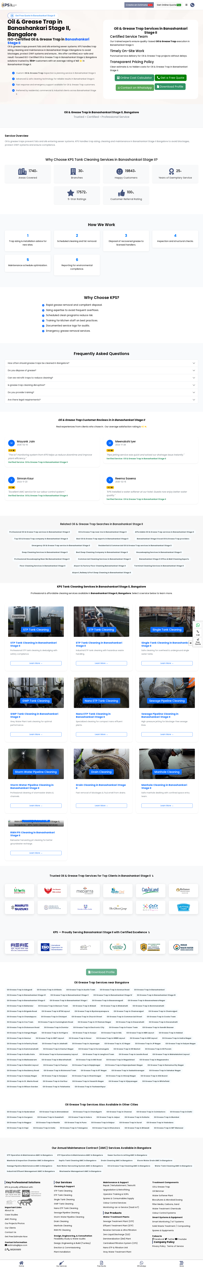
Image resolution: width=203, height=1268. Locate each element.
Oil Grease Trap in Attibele (49, 990)
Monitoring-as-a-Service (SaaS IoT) (121, 1207)
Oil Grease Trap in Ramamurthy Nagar (165, 1065)
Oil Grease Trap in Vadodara (160, 1122)
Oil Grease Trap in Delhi (181, 1112)
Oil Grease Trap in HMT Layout (50, 1038)
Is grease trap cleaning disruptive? (26, 385)
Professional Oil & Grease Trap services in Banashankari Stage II (39, 532)
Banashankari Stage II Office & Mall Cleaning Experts (164, 559)
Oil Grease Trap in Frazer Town (123, 1027)
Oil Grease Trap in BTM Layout (56, 1011)
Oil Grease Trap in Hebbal (171, 1033)
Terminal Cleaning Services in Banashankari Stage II (159, 566)
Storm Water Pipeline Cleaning (69, 1217)
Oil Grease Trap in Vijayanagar (123, 1081)
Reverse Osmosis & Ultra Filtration (120, 1230)
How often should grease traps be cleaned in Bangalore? (38, 363)
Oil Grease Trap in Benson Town (53, 1006)
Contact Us (10, 1232)
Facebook (159, 1239)
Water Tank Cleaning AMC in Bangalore (173, 1166)
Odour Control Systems (164, 1213)
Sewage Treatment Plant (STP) (118, 1221)
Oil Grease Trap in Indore (80, 1117)
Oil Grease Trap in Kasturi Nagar (58, 1049)
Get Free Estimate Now (16, 1236)
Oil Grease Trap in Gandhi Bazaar (158, 1027)
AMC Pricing (10, 1219)
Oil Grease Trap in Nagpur (19, 1122)
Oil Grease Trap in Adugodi (19, 990)
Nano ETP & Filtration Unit (115, 1247)
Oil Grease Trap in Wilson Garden (22, 1086)
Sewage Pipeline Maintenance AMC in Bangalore (29, 1166)
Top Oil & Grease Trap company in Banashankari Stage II (41, 539)
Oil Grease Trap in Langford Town (98, 1054)
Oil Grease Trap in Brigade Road (22, 1011)
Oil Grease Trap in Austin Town (80, 990)
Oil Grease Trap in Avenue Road (114, 990)
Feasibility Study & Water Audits (69, 1238)
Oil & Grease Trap (161, 1186)
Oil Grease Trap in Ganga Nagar (22, 1033)
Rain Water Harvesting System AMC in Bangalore (80, 1166)
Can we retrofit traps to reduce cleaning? (30, 377)
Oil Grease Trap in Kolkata (137, 1117)
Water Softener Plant (162, 1195)
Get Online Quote (169, 4)
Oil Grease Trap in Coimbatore (150, 1112)
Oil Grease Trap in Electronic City (88, 1027)
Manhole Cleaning (63, 1225)
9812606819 (15, 1249)
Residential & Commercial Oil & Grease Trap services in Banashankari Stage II (135, 545)
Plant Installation (62, 1251)
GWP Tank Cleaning (63, 1203)
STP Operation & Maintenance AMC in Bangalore (30, 1155)
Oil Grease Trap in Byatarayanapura (92, 1011)
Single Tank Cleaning (64, 1199)
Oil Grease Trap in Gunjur (84, 1033)
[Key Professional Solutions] (9, 5)
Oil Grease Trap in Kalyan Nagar (180, 1043)
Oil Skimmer (158, 1191)
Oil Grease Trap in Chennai (119, 1112)
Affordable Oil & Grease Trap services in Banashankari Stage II (164, 532)
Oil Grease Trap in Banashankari (149, 990)
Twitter (170, 1239)
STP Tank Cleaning (63, 1190)
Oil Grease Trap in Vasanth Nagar (88, 1081)
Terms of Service (175, 1246)
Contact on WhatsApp (136, 88)
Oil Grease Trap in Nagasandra (154, 1060)
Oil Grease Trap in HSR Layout (143, 1038)
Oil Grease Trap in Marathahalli (56, 1060)
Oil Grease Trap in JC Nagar (117, 1043)
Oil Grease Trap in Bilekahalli (114, 1006)
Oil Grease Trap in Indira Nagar (176, 1038)
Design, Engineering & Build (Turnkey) (72, 1243)
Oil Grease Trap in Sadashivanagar (127, 1070)
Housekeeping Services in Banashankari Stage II (158, 552)
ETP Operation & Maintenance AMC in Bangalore (80, 1155)
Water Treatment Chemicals (166, 1208)
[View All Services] (186, 5)
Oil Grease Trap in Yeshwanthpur (90, 1086)
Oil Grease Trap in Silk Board (154, 1076)
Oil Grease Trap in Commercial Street (124, 1016)
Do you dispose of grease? (22, 370)
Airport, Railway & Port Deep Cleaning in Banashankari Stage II (101, 572)
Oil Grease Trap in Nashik (48, 1122)
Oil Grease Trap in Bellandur (20, 1006)
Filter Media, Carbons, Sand (165, 1204)
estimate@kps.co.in (17, 1245)
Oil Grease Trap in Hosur (80, 1038)
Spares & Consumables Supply (118, 1198)
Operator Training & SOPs (116, 1194)
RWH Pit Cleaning (62, 1230)
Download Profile (171, 87)
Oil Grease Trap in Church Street (87, 1016)
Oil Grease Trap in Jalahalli (54, 1043)
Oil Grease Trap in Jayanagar (86, 1043)
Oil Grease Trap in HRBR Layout (110, 1038)
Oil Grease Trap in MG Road (89, 1060)
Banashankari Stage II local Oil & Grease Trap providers (163, 539)
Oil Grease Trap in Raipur (103, 1122)
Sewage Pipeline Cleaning (66, 1212)
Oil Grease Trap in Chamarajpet (129, 1011)
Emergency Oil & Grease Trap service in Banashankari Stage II (61, 545)
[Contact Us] (192, 5)
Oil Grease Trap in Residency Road (23, 1070)
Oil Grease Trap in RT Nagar (94, 1070)
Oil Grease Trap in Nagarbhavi (120, 1060)
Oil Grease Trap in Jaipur (108, 1117)
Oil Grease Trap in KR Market (127, 1049)
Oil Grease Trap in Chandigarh (87, 1112)
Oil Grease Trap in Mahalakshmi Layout (171, 1054)
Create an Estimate (139, 4)
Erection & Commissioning (67, 1247)
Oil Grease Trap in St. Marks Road (22, 1081)
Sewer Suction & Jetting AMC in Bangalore (127, 1155)
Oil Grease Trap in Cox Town (20, 1022)
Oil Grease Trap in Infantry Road (22, 1043)
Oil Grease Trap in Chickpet (54, 1016)
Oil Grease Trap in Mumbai (166, 1117)
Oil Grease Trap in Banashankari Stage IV (112, 995)
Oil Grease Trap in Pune (75, 1122)
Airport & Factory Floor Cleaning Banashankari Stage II (100, 566)
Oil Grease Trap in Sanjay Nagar (22, 1076)
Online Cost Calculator (136, 78)
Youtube (182, 1239)
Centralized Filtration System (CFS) (120, 1243)
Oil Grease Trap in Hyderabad (21, 1112)
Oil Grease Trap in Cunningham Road (55, 1022)
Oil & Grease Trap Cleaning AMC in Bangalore (128, 1166)
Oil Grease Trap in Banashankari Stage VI (26, 995)
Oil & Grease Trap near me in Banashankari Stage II (102, 532)
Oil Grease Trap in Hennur (19, 1038)
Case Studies (11, 1214)
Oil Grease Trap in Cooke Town (161, 1016)
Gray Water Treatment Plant (117, 1251)
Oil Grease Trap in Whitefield (155, 1081)
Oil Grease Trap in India (44, 1128)
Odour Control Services (114, 1202)
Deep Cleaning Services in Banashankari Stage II (45, 552)
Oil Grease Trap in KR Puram (158, 1049)
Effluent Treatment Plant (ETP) (118, 1225)
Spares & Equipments (163, 1230)
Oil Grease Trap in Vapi (17, 1128)
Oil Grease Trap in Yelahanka (56, 1086)
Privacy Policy (159, 1246)
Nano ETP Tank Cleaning (66, 1208)
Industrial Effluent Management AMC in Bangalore (31, 1171)
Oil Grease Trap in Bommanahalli (148, 1006)
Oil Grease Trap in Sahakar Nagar (165, 1070)
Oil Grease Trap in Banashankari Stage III (156, 995)
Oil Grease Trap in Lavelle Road (133, 1054)
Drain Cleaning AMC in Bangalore (116, 1160)
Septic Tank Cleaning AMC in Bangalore (77, 1160)
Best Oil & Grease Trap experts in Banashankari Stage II (102, 539)
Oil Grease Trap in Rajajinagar (86, 1065)
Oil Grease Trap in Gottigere (55, 1033)
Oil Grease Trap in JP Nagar (148, 1043)
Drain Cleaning (61, 1221)
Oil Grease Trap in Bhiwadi (137, 1128)
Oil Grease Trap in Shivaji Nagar (121, 1076)
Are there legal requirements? (24, 399)
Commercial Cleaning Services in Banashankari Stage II (104, 559)
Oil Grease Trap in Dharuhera (106, 1128)
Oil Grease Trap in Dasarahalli (130, 1022)
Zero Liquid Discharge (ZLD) (116, 1234)
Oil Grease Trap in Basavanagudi (107, 1000)
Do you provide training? (21, 392)
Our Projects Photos (15, 1223)
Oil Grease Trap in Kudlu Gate (21, 1054)
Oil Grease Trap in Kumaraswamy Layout (58, 1054)
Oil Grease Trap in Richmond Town (60, 1070)
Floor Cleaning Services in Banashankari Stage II (42, 566)
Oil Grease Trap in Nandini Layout (23, 1065)
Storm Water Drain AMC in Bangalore (154, 1160)
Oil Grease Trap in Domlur (56, 1027)
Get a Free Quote (172, 78)
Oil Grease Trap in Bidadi (84, 1006)
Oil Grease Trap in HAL (111, 1033)
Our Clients (10, 1227)
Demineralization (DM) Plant (117, 1238)
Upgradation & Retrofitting (116, 1189)
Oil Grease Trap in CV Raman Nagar (94, 1022)
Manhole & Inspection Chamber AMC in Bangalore (30, 1160)
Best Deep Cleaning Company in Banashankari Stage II (102, 552)
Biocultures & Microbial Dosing (167, 1199)
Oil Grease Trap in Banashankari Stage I (68, 1000)
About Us (9, 1210)
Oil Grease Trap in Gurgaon (20, 1117)
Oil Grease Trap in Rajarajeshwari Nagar (124, 1065)
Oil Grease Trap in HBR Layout (140, 1033)
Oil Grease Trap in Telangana (74, 1128)
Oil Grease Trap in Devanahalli (163, 1022)
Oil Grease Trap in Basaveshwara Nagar (146, 1000)
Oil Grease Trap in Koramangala (93, 1049)
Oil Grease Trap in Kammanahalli (22, 1049)
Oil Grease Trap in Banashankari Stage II (26, 1000)
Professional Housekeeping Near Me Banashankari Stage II (41, 559)
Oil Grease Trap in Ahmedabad (53, 1112)
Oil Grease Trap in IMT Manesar (168, 1128)
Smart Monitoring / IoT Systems (168, 1221)
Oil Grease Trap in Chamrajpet (162, 1011)
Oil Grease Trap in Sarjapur (54, 1076)
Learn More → (36, 663)
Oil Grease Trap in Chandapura (21, 1016)
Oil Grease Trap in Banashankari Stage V (69, 995)
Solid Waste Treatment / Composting (171, 1226)
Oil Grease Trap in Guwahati (50, 1117)
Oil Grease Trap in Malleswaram (22, 1060)
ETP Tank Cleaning (63, 1195)
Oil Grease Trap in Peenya (55, 1065)
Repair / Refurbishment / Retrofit (119, 1185)
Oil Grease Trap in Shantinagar (86, 1076)
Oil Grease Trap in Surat (130, 1122)
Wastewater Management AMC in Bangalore (80, 1171)
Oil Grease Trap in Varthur (55, 1081)
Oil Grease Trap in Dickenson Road (23, 1027)
